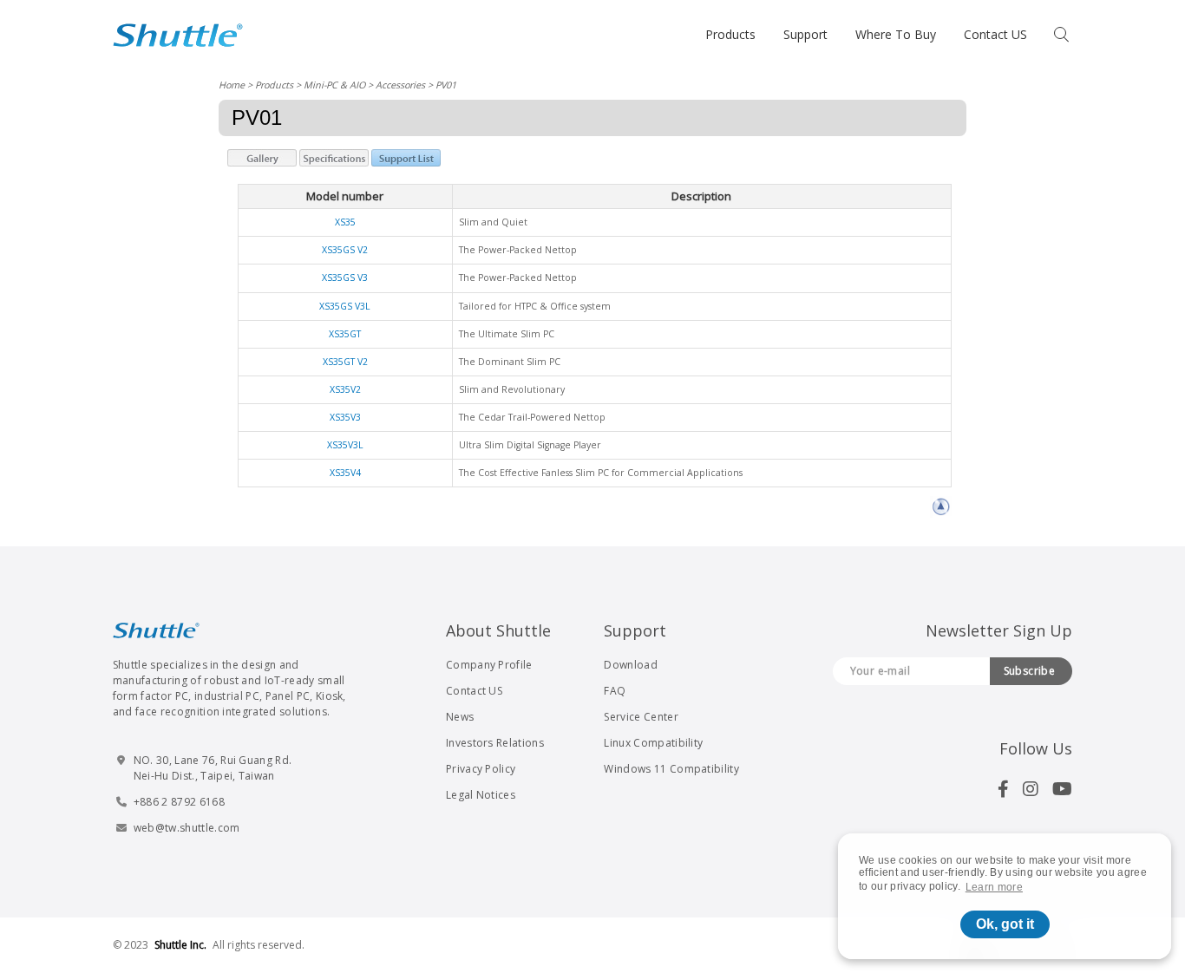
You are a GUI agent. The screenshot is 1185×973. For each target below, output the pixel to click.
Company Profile (489, 664)
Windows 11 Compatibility (671, 768)
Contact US (995, 34)
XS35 (345, 222)
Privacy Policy (480, 768)
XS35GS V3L (344, 306)
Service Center (641, 716)
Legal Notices (480, 794)
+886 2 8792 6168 (179, 801)
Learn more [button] (994, 887)
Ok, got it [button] (1005, 924)
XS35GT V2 (345, 362)
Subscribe (1030, 670)
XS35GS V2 (345, 250)
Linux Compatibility (653, 742)
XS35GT (345, 334)
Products (730, 34)
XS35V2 (345, 389)
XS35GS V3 (345, 277)
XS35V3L (345, 445)
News (460, 716)
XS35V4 (345, 473)
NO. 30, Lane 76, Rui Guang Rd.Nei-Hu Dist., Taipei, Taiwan (213, 768)
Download (631, 664)
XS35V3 (345, 417)
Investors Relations (495, 742)
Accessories (400, 84)
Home (232, 84)
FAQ (614, 690)
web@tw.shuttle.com (187, 827)
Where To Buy (895, 34)
